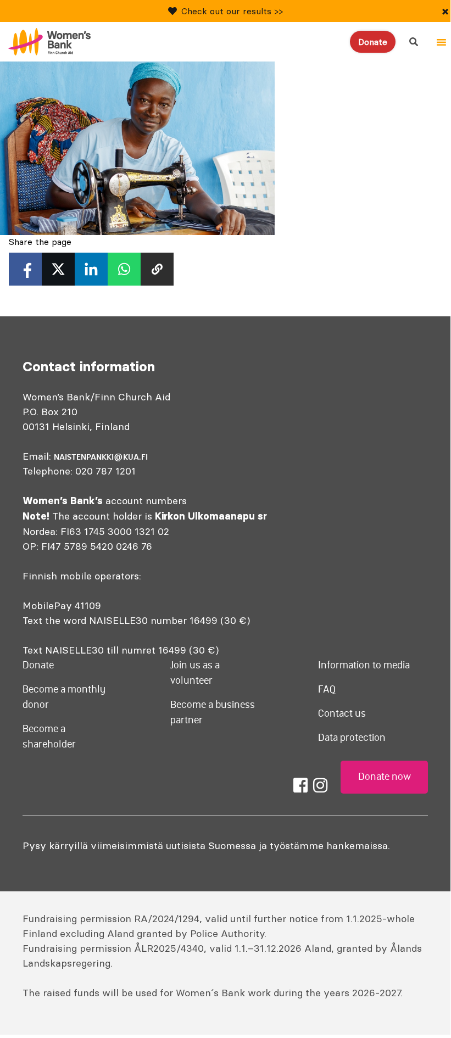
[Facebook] (300, 785)
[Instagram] (320, 785)
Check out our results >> (232, 10)
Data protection (352, 738)
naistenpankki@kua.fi (101, 457)
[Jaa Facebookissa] (25, 269)
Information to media (364, 665)
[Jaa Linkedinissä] (91, 269)
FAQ (327, 689)
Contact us (342, 713)
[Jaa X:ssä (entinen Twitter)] (58, 269)
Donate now (384, 777)
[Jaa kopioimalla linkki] (157, 269)
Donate (372, 41)
